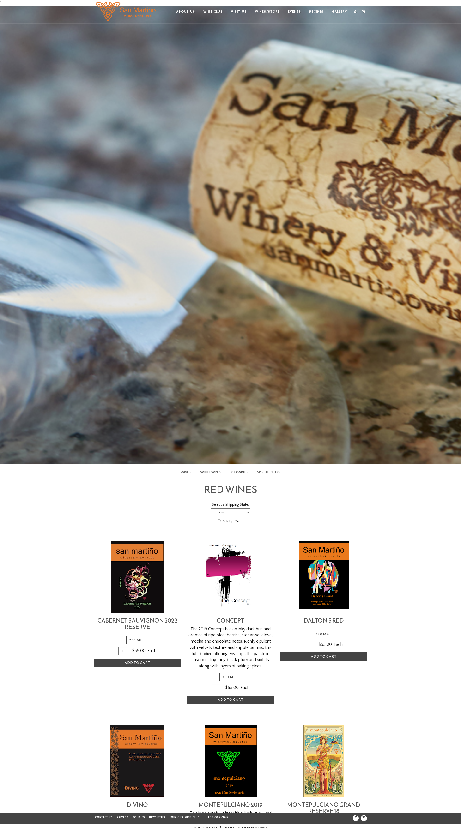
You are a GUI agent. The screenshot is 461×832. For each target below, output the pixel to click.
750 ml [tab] (136, 640)
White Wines (210, 472)
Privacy (122, 817)
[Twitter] (364, 818)
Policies (139, 817)
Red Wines (239, 472)
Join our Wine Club (185, 817)
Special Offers (268, 472)
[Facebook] (356, 818)
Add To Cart (137, 662)
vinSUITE (261, 827)
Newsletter (157, 817)
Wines (186, 472)
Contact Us (104, 817)
